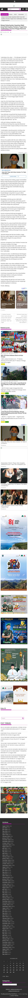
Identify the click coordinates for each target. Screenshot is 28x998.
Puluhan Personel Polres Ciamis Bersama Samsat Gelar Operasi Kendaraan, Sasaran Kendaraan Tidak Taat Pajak (6, 318)
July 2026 (4, 827)
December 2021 (6, 921)
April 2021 (4, 935)
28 (7, 972)
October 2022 (5, 904)
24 (16, 970)
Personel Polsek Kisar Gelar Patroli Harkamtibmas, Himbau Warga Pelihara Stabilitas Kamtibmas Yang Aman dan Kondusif (21, 318)
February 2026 (6, 836)
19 (23, 967)
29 (10, 972)
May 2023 (4, 892)
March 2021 (5, 937)
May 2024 (4, 872)
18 (20, 967)
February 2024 (6, 877)
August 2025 (5, 846)
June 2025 (4, 850)
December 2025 (6, 839)
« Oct (3, 976)
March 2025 (5, 855)
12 (23, 965)
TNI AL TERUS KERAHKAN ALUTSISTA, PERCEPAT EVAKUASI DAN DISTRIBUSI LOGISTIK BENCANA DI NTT (13, 780)
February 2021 (6, 939)
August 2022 (5, 908)
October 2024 (5, 863)
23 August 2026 (5, 353)
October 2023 (5, 884)
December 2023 (6, 880)
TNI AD (7, 393)
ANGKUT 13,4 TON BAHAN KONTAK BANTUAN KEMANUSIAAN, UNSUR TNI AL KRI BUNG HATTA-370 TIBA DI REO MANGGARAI (13, 768)
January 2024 (5, 879)
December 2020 (6, 942)
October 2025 (5, 843)
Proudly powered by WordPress (9, 994)
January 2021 (5, 940)
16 (13, 967)
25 (20, 970)
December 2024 (6, 860)
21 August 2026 (5, 381)
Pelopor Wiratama (14, 353)
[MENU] (26, 9)
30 (13, 972)
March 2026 (5, 834)
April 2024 (4, 874)
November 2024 (6, 862)
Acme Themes (14, 995)
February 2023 (6, 898)
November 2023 (6, 882)
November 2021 (6, 923)
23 (13, 970)
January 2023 (5, 899)
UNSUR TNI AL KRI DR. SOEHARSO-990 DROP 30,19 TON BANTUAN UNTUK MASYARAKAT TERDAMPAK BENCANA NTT (14, 750)
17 (16, 967)
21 (7, 970)
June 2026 (4, 829)
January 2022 (5, 920)
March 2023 (5, 896)
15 (10, 967)
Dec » (7, 976)
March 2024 (5, 875)
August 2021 (5, 928)
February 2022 (6, 918)
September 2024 (6, 865)
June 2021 (4, 932)
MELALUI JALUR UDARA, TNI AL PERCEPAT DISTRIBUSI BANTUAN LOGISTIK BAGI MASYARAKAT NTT (14, 774)
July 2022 (4, 909)
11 (20, 965)
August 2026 (5, 826)
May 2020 (4, 954)
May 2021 (4, 933)
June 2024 (4, 870)
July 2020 (4, 950)
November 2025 (6, 841)
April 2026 (4, 833)
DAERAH (3, 310)
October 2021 (5, 925)
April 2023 (4, 894)
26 (23, 970)
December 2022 (6, 901)
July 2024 (4, 868)
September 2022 (6, 906)
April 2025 (4, 853)
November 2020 (6, 944)
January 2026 (5, 838)
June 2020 (4, 952)
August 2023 (5, 887)
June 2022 (4, 911)
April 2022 (4, 915)
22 (10, 970)
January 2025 (5, 858)
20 (4, 970)
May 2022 (4, 913)
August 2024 (5, 867)
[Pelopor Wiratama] (2, 9)
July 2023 (4, 889)
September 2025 (6, 845)
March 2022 (5, 916)
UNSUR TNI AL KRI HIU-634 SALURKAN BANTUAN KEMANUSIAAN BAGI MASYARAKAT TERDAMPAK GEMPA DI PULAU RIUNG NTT (13, 756)
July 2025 (4, 848)
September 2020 (6, 947)
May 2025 (4, 851)
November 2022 (6, 903)
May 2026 (4, 831)
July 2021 (4, 930)
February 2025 (6, 856)
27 (4, 972)
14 (7, 967)
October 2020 (5, 945)
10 (16, 965)
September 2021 (6, 927)
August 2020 (5, 949)
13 (4, 967)
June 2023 (4, 891)
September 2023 (6, 886)
